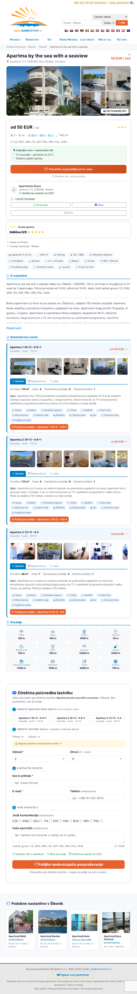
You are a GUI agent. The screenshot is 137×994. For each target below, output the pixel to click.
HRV (86, 821)
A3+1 (51, 135)
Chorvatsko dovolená (68, 981)
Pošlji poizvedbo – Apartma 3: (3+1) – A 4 (39, 611)
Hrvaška (15, 39)
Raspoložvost (38, 381)
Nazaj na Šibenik (19, 242)
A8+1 (42, 135)
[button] (68, 230)
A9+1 (34, 135)
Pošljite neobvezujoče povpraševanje (70, 864)
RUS (76, 821)
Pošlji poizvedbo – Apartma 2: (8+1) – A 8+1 (41, 519)
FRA (66, 821)
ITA (46, 821)
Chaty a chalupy (75, 985)
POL (97, 821)
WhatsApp (42, 205)
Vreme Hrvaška (68, 39)
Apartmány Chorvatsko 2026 (107, 981)
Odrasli (18, 752)
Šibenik (43, 46)
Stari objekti (40, 988)
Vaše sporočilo (30, 828)
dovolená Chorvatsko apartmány (40, 981)
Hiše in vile (104, 39)
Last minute (87, 39)
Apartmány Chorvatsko (68, 988)
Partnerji (52, 988)
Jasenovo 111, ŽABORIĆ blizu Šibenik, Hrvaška (37, 61)
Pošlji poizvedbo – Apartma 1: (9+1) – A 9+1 (41, 426)
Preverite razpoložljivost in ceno (71, 169)
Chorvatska (86, 981)
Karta (70, 212)
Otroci (80, 752)
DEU (36, 821)
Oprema (19, 381)
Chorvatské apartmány (92, 988)
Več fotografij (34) (116, 111)
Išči (123, 22)
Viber (101, 205)
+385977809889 (24, 199)
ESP (56, 821)
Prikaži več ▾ (13, 328)
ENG (26, 821)
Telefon (83, 791)
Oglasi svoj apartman (74, 975)
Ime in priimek (22, 776)
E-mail (17, 791)
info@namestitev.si (100, 969)
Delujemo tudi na (15, 981)
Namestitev (32, 39)
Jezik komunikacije (33, 815)
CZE (15, 821)
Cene (56, 381)
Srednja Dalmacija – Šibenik (20, 46)
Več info (122, 39)
